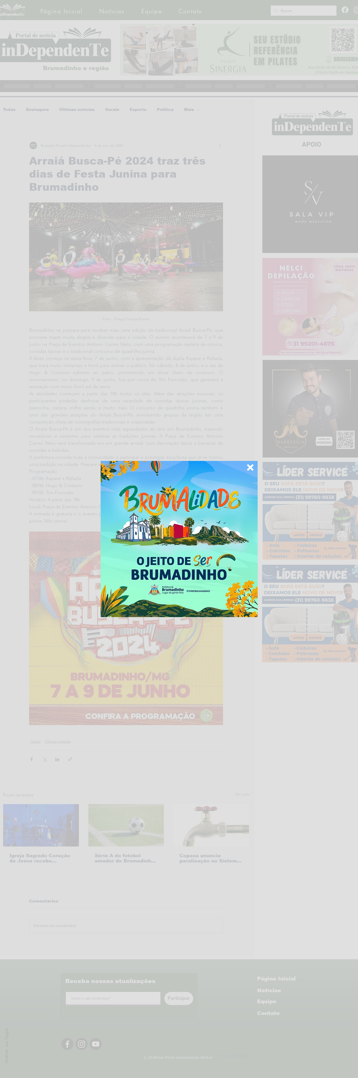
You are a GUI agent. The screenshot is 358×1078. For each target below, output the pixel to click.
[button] (250, 467)
